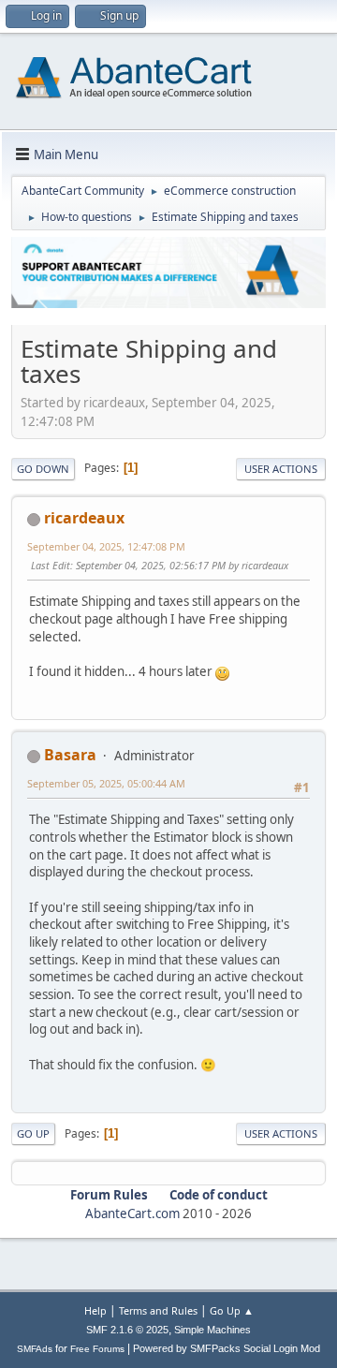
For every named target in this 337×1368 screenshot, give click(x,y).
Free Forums (97, 1349)
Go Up (33, 1133)
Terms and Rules (158, 1310)
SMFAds (34, 1349)
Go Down (43, 469)
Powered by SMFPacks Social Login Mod (226, 1348)
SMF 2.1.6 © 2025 (127, 1329)
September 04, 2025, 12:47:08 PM (106, 546)
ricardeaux (84, 517)
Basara (70, 754)
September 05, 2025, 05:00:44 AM (106, 783)
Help (95, 1310)
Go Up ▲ (232, 1310)
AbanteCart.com (132, 1213)
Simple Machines (212, 1329)
